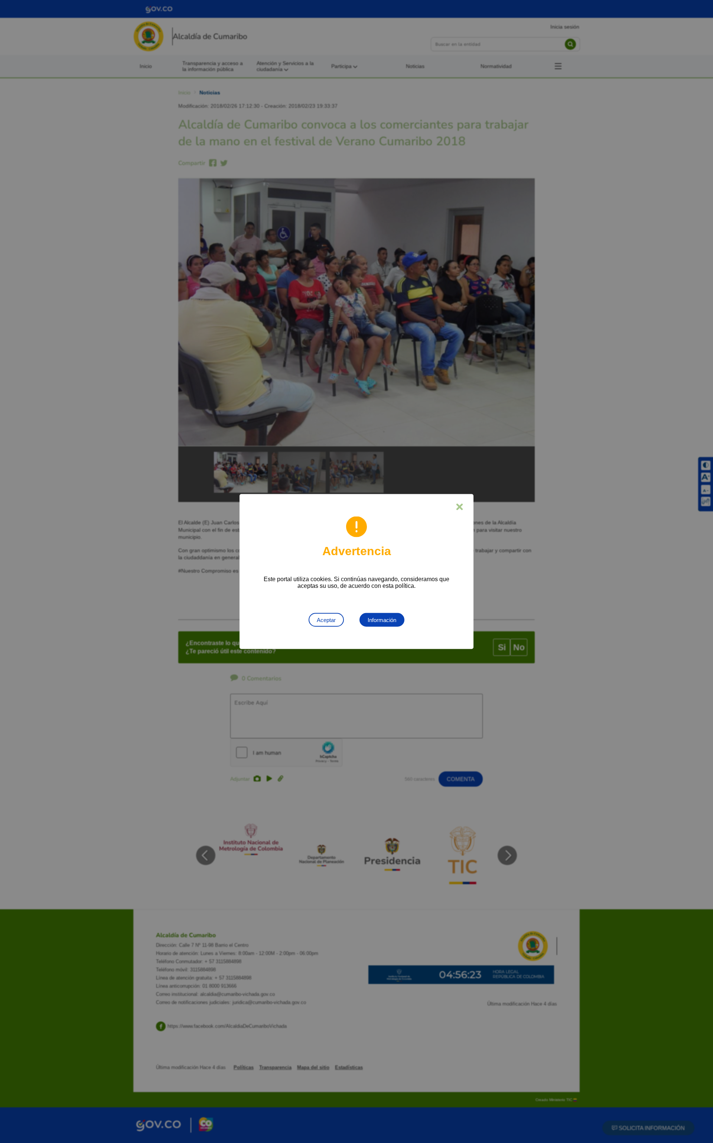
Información (382, 620)
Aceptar (326, 620)
